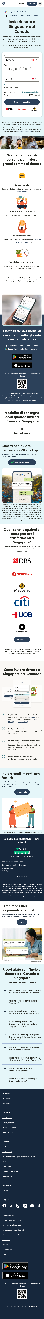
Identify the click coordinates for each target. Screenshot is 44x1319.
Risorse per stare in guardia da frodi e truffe (18, 1157)
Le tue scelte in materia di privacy (14, 1230)
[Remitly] (3, 3)
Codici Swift (7, 1152)
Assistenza (6, 1191)
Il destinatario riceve (11, 75)
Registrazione (7, 1132)
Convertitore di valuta (10, 1171)
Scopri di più (21, 191)
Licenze (5, 1245)
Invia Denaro (7, 1118)
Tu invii (6, 56)
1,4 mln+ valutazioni (23, 12)
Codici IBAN (6, 1166)
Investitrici (6, 1103)
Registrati (32, 3)
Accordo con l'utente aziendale (14, 1220)
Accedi (21, 3)
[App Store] (22, 365)
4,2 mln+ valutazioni (23, 16)
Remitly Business (8, 1123)
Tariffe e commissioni (10, 1147)
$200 (8, 69)
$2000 (17, 69)
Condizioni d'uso (8, 1215)
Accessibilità (7, 1249)
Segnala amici (7, 1176)
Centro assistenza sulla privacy (14, 1235)
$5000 (27, 69)
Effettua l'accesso (9, 1127)
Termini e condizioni (25, 131)
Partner (5, 1162)
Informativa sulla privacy (11, 1225)
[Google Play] (22, 357)
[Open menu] (40, 4)
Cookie (5, 1254)
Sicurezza (6, 1240)
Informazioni (7, 1098)
